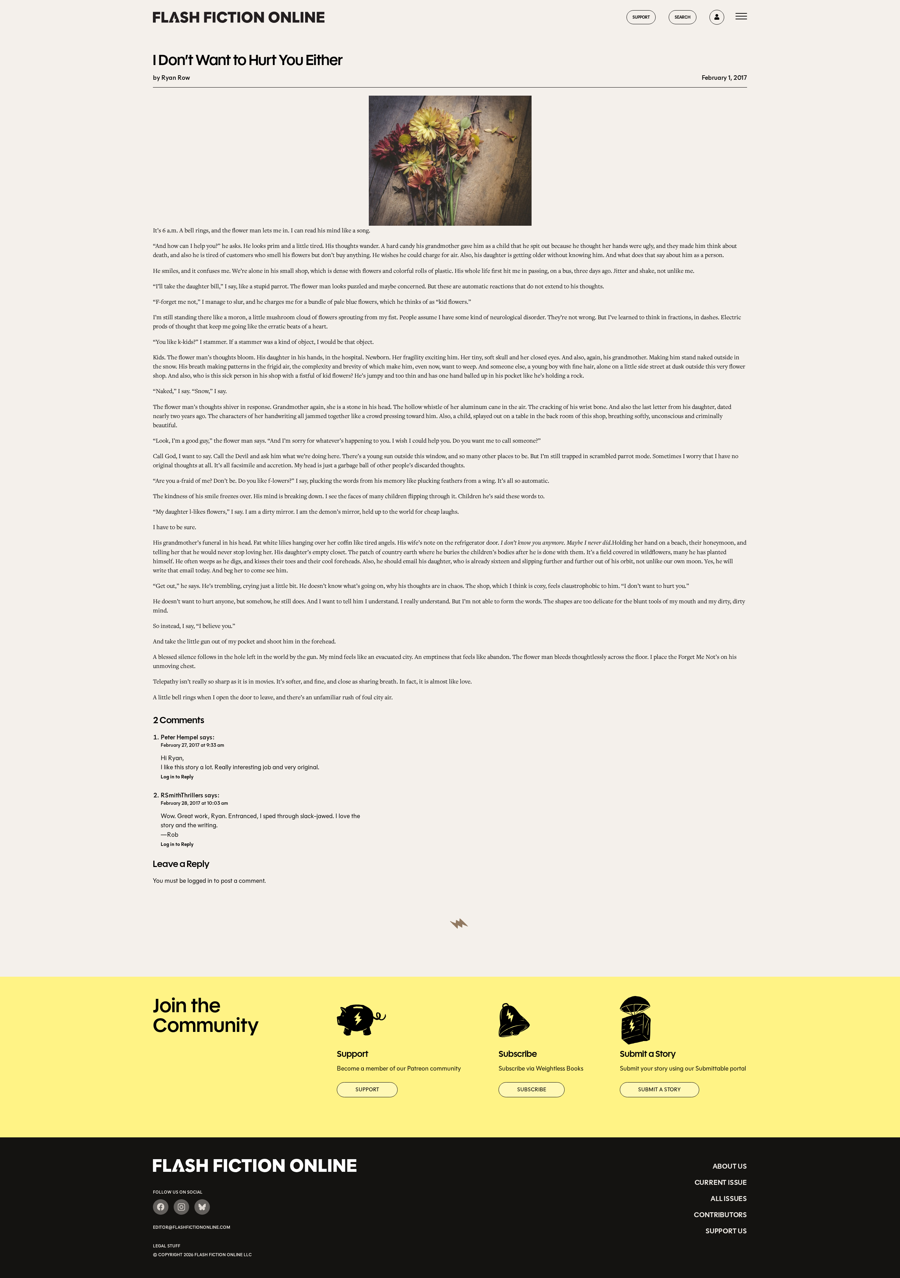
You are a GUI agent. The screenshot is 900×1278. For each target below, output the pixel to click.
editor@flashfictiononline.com (191, 1227)
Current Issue (721, 1182)
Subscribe (531, 1089)
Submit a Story (659, 1089)
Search (682, 17)
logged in (199, 880)
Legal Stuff (166, 1246)
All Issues (729, 1198)
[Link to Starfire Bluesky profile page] (202, 1207)
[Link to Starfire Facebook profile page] (160, 1207)
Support (641, 17)
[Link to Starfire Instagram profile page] (181, 1207)
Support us (726, 1231)
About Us (730, 1166)
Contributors (720, 1215)
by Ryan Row (171, 78)
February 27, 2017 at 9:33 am (192, 745)
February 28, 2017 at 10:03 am (194, 803)
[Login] (716, 17)
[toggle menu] (741, 17)
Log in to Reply (177, 777)
